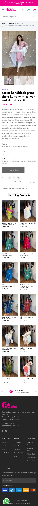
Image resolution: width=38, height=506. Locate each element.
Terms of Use (31, 461)
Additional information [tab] (18, 182)
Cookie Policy (31, 457)
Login (3, 449)
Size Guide (5, 446)
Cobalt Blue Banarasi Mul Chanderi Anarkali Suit (9, 285)
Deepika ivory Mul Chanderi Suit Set (28, 223)
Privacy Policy (31, 454)
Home (3, 23)
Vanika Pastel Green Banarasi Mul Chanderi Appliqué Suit (26, 286)
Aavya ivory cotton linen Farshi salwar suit (9, 348)
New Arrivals (18, 453)
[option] (19, 391)
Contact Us (5, 453)
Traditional (11, 23)
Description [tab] (7, 182)
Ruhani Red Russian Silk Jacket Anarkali (27, 254)
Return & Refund (30, 443)
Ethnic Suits (20, 23)
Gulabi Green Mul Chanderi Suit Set (7, 254)
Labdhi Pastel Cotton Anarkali (26, 348)
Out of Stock (14, 170)
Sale (15, 456)
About (4, 442)
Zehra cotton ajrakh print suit (27, 317)
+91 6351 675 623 (8, 423)
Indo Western (18, 446)
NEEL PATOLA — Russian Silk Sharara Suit (9, 317)
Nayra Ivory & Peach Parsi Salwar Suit (27, 379)
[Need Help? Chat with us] (6, 501)
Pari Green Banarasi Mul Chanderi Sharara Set (9, 223)
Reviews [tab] (32, 182)
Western (17, 449)
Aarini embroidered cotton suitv (9, 379)
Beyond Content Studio (23, 503)
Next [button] (35, 391)
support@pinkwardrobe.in (10, 426)
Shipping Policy (30, 449)
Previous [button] (2, 391)
